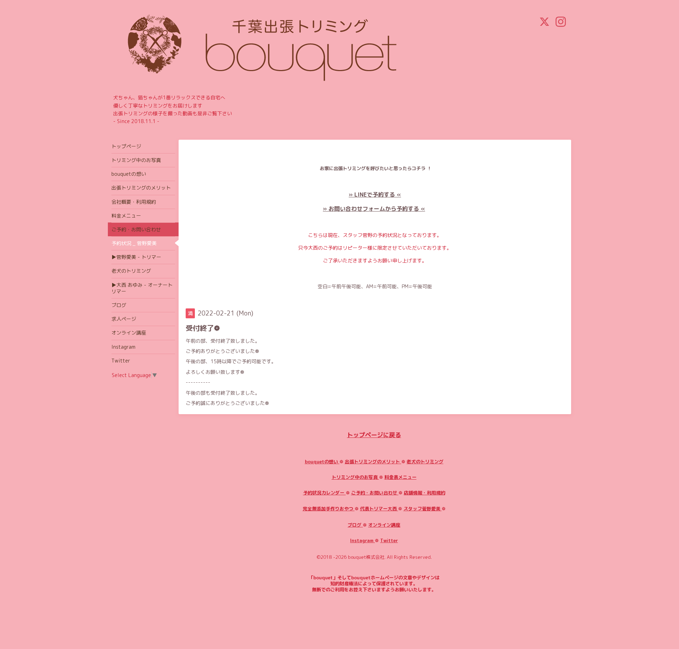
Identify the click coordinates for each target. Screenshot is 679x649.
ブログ (355, 525)
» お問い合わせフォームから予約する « (374, 209)
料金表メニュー (400, 477)
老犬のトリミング (425, 461)
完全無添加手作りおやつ (329, 508)
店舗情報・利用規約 (424, 492)
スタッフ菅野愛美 (423, 508)
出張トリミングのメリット (373, 461)
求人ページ (123, 318)
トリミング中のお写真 (355, 477)
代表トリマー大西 (379, 508)
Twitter (389, 540)
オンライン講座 (384, 525)
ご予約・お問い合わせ (375, 492)
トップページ (126, 146)
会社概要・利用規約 (133, 201)
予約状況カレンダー (324, 492)
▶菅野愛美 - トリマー (136, 257)
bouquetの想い (322, 461)
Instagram (362, 540)
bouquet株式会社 (366, 557)
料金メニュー (126, 215)
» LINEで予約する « (375, 194)
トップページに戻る (374, 434)
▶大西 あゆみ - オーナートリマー (142, 288)
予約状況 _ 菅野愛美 (134, 243)
